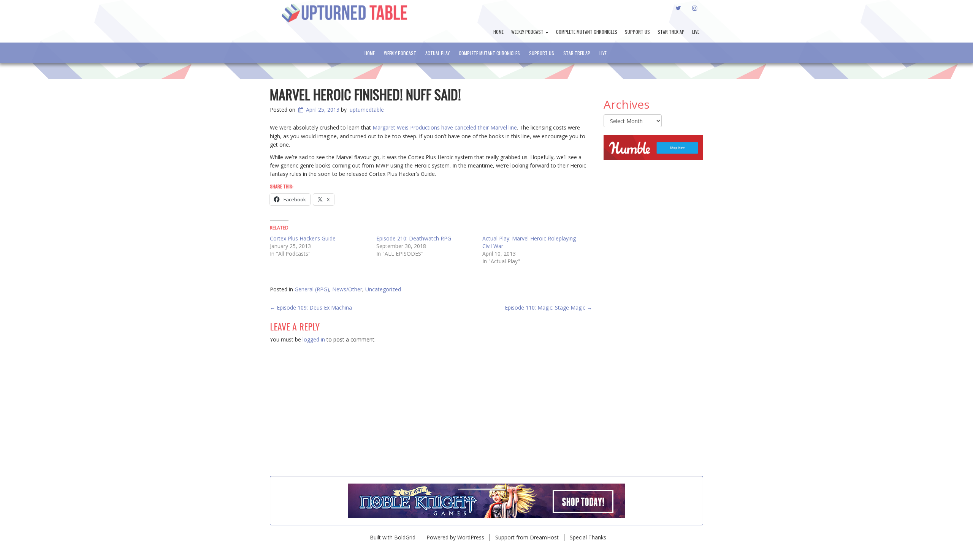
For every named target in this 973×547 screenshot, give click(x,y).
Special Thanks (588, 537)
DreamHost (544, 537)
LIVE (695, 31)
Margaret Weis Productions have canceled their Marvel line (444, 127)
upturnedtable (367, 109)
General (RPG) (312, 289)
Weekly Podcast (528, 31)
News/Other (347, 289)
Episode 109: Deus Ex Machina (311, 307)
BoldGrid (404, 537)
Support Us (637, 31)
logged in (314, 339)
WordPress (470, 537)
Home (498, 31)
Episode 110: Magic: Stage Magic (548, 307)
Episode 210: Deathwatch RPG (413, 238)
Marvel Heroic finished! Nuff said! (365, 94)
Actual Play (437, 53)
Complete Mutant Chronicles (586, 31)
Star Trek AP (671, 31)
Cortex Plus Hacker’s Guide (303, 238)
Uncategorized (383, 289)
